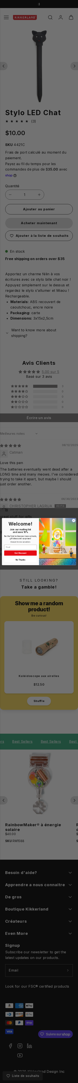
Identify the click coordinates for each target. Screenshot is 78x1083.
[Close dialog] (73, 520)
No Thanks (20, 560)
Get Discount (20, 553)
